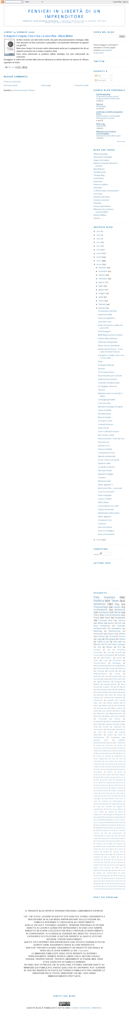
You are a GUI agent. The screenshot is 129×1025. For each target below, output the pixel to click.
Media (104, 820)
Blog (117, 604)
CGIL (106, 676)
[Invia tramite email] (16, 67)
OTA (111, 830)
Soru (109, 652)
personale (121, 884)
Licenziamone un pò (106, 453)
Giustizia (105, 791)
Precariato (103, 719)
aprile (101, 297)
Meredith (110, 822)
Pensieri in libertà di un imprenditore (64, 13)
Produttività (98, 722)
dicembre (103, 268)
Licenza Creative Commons (85, 1008)
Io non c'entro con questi (108, 460)
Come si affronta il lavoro (108, 432)
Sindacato (120, 618)
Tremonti (118, 652)
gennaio (102, 308)
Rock (121, 846)
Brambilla (101, 753)
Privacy (117, 719)
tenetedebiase (103, 889)
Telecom (101, 390)
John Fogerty (112, 804)
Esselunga (111, 777)
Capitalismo (118, 756)
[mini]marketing (103, 95)
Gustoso (101, 369)
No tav (122, 828)
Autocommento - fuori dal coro (111, 439)
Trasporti (119, 862)
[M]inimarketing (99, 870)
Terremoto (107, 860)
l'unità (106, 881)
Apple (123, 692)
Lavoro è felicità (104, 499)
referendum (113, 692)
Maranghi (97, 817)
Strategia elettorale (106, 365)
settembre (103, 279)
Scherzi (96, 852)
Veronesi (112, 865)
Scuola (112, 668)
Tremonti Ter (120, 730)
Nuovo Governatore (106, 534)
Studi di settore (109, 857)
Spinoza (99, 104)
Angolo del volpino (101, 160)
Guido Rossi (105, 793)
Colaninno (118, 698)
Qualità (96, 846)
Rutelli (96, 849)
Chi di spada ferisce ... (107, 372)
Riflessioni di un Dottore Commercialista (106, 133)
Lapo (99, 806)
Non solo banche (105, 527)
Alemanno (109, 745)
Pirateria (99, 841)
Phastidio (97, 203)
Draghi (106, 679)
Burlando (100, 695)
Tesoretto (97, 862)
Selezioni (121, 668)
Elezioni (111, 634)
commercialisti (111, 873)
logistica (98, 884)
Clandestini (97, 761)
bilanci (116, 870)
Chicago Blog (99, 175)
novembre (103, 271)
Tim (111, 862)
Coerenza (102, 524)
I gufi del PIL (101, 126)
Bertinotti (97, 676)
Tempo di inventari (106, 510)
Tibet (105, 862)
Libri (108, 650)
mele (103, 692)
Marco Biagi (120, 711)
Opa (105, 833)
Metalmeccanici (104, 481)
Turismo (97, 655)
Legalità (119, 806)
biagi (109, 870)
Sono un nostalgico (106, 531)
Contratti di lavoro (105, 425)
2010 (98, 250)
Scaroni (120, 849)
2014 (98, 235)
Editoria (105, 706)
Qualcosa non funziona (107, 379)
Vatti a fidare (103, 502)
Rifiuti (123, 722)
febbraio (102, 304)
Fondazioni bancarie (101, 785)
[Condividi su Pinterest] (26, 67)
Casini (110, 695)
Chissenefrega (101, 607)
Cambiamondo (100, 172)
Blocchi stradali (104, 417)
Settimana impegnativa (108, 342)
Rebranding (101, 106)
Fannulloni (119, 780)
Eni (113, 706)
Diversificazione (104, 414)
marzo (101, 301)
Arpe (115, 748)
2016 (98, 231)
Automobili (98, 634)
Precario (122, 841)
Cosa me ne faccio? (106, 492)
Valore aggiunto (104, 517)
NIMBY (98, 828)
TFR (118, 687)
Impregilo (97, 799)
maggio (102, 293)
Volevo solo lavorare (102, 868)
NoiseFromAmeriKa (102, 197)
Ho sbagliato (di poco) (107, 386)
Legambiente (98, 809)
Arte (98, 658)
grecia (120, 878)
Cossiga (120, 764)
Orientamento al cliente (102, 836)
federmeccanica (100, 674)
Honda (108, 796)
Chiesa (119, 695)
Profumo (119, 844)
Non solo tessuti (105, 471)
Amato (119, 745)
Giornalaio (98, 188)
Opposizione (117, 833)
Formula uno (102, 708)
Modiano (97, 825)
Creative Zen (98, 767)
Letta (96, 711)
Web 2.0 (118, 868)
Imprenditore (106, 50)
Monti (114, 825)
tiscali (113, 889)
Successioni (98, 730)
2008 (98, 257)
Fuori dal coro (103, 442)
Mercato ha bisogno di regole (110, 407)
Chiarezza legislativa (106, 318)
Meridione (119, 822)
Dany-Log (100, 124)
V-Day (104, 865)
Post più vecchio (82, 86)
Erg (104, 777)
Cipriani (96, 698)
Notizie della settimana (107, 339)
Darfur (98, 769)
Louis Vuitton (99, 812)
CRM (116, 753)
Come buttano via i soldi (108, 506)
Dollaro (109, 772)
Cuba (106, 767)
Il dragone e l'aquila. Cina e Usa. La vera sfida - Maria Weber (38, 36)
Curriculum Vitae (106, 621)
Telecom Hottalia (105, 449)
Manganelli (119, 814)
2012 (98, 242)
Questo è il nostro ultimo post (108, 136)
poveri (106, 886)
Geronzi (98, 788)
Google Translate (117, 791)
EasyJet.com (98, 775)
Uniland (96, 865)
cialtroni (99, 873)
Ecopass (108, 775)
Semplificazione (99, 854)
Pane (116, 836)
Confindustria (100, 610)
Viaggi (121, 865)
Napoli (105, 828)
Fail (103, 780)
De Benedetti (108, 769)
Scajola (99, 724)
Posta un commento (12, 82)
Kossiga (122, 804)
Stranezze (119, 854)
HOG (102, 796)
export (110, 735)
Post (99, 76)
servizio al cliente (117, 886)
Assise (117, 674)
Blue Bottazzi (99, 169)
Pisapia (106, 841)
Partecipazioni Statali (108, 838)
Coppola (110, 700)
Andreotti (107, 748)
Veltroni (122, 634)
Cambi (123, 753)
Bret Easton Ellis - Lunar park (110, 488)
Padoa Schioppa (118, 644)
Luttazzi (111, 812)
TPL (121, 857)
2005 (98, 540)
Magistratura (98, 814)
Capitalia (108, 756)
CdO (113, 759)
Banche (111, 623)
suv (95, 889)
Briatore (110, 753)
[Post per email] (6, 67)
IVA (122, 796)
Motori (122, 666)
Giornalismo (116, 629)
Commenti (101, 80)
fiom (117, 876)
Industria (105, 801)
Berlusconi (120, 610)
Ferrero (103, 783)
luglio (101, 286)
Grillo (123, 679)
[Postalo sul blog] (19, 67)
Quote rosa (105, 846)
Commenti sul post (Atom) (23, 90)
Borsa (117, 612)
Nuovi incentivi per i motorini (110, 376)
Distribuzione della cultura (108, 513)
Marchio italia (99, 666)
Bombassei (119, 751)
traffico (119, 889)
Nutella (104, 830)
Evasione (97, 650)
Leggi (99, 639)
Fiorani (120, 783)
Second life (117, 852)
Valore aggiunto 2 (105, 485)
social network (108, 655)
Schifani (106, 852)
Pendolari (121, 838)
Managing (117, 663)
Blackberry (109, 751)
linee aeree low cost (118, 881)
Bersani (100, 751)
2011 (98, 246)
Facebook (121, 706)
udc (111, 743)
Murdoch (122, 825)
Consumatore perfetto (107, 311)
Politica (99, 600)
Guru (114, 793)
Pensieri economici (101, 200)
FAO (97, 780)
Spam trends (103, 428)
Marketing (98, 631)
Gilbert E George (117, 788)
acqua (110, 732)
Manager (109, 814)
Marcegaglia (110, 639)
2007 (98, 261)
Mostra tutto (121, 141)
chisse (123, 870)
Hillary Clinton (116, 708)
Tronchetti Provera (117, 637)
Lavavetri (108, 806)
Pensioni (101, 637)
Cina (99, 647)
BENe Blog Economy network (110, 335)
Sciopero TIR (108, 687)
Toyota (109, 730)
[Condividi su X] (21, 67)
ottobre (102, 275)
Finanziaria (117, 660)
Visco (96, 615)
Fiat (119, 623)
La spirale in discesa (106, 467)
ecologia (104, 876)
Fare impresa (104, 597)
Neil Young (114, 828)
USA (99, 732)
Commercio (98, 700)
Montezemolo (115, 631)
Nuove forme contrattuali (108, 346)
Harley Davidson (103, 682)
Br (94, 753)
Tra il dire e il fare (105, 421)
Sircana (106, 727)
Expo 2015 (121, 777)
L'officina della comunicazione (106, 191)
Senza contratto (104, 410)
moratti (106, 884)
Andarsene (97, 748)
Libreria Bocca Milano (114, 809)
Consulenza (98, 764)
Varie (107, 618)
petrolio (98, 886)
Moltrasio (106, 825)
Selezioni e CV (104, 446)
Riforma (114, 846)
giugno (102, 290)
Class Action (109, 761)
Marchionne (112, 666)
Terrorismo (119, 860)
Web (120, 671)
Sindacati (100, 671)
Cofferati (106, 698)
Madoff (96, 684)
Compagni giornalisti (106, 400)
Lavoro (117, 607)
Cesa (120, 759)
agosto (102, 282)
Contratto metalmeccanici (109, 383)
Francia (122, 785)
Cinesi (96, 660)
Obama (122, 639)
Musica (109, 647)
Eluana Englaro (119, 775)
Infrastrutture (117, 801)
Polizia (114, 841)
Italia (103, 804)
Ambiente (121, 655)
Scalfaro (111, 849)
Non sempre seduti (106, 435)
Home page (46, 86)
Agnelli (98, 745)
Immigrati (118, 682)
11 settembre (120, 743)
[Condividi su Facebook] (24, 67)
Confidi (120, 761)
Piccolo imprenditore (102, 206)
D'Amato (122, 767)
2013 (98, 239)
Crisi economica (112, 615)
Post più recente (11, 86)
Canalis (98, 756)
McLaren (97, 820)
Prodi (96, 618)
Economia (104, 612)
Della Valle (117, 642)
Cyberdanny (99, 178)
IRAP (116, 796)
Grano (96, 793)
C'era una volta (104, 403)
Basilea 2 (108, 658)
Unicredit (100, 690)
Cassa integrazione (101, 759)
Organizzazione (110, 684)
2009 (99, 253)
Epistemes (98, 182)
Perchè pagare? (104, 332)
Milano (107, 716)
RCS (119, 647)
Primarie (99, 844)
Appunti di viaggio (105, 474)
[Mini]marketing (100, 154)
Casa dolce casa (104, 322)
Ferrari (96, 783)
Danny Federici (113, 703)
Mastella (120, 817)
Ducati (119, 772)
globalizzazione (109, 878)
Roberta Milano (100, 215)
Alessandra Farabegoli (103, 157)
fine (111, 876)
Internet (96, 804)
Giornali (96, 791)
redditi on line (103, 642)
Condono (102, 478)
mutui (113, 884)
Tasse (115, 600)
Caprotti (115, 676)
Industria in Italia (105, 315)
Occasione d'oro (105, 520)
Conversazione (109, 764)
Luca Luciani (107, 711)
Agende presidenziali (106, 456)
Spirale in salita (104, 464)
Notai (98, 830)
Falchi (110, 780)
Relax (100, 362)
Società (111, 671)
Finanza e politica (101, 185)
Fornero (115, 679)
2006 (99, 264)
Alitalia (100, 623)
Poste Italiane (119, 716)
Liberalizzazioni (100, 663)
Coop (106, 660)
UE (124, 687)
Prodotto (109, 844)
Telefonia (97, 860)
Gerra (106, 788)
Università (111, 690)
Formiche (114, 785)
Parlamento (101, 668)
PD (106, 644)
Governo (99, 604)
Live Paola (98, 194)
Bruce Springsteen (102, 626)
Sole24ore (118, 727)
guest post (97, 881)
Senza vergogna (105, 495)
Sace (103, 849)
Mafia (120, 812)
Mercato (97, 644)
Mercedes (101, 714)
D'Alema (114, 767)
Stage (110, 854)
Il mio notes (99, 53)
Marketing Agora (109, 817)
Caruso (119, 658)
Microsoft (97, 716)
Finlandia (112, 783)
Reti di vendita (111, 722)
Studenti (97, 857)
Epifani (98, 777)
